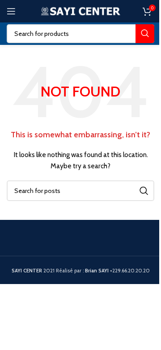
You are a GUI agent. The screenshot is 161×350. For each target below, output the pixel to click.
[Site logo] (81, 10)
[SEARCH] (145, 33)
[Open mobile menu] (11, 11)
